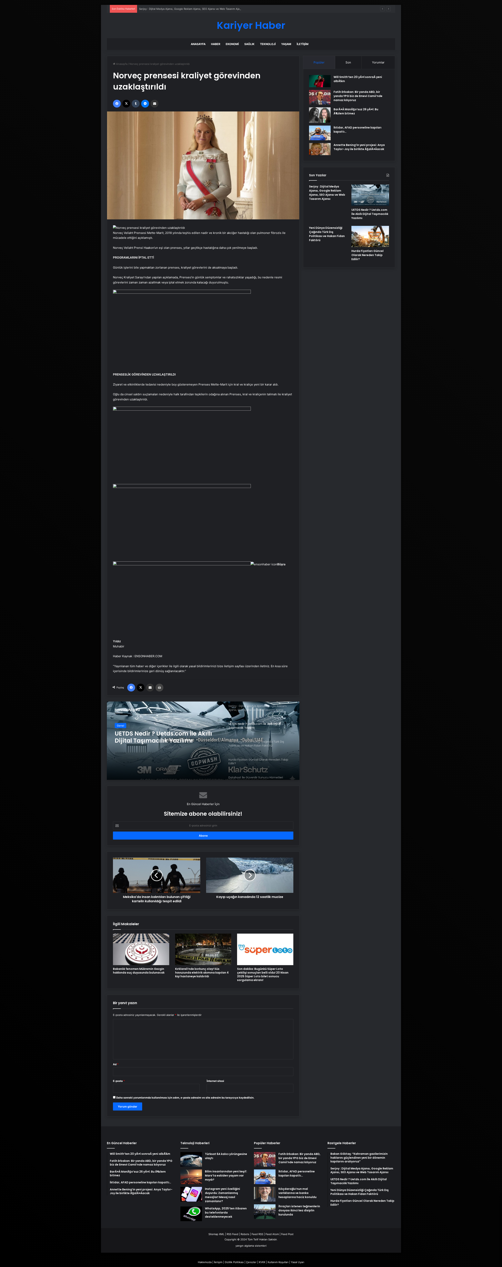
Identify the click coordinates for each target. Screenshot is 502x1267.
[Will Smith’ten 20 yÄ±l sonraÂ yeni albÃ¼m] (320, 81)
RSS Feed (232, 1234)
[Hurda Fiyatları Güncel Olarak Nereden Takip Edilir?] (370, 236)
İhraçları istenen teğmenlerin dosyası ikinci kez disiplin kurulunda (299, 1210)
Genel (120, 725)
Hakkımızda (205, 1262)
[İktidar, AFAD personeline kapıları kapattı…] (320, 133)
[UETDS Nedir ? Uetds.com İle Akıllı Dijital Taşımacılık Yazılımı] (370, 195)
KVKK (262, 1262)
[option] (203, 740)
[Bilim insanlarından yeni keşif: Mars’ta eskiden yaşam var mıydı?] (191, 1176)
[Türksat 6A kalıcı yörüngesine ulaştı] (191, 1159)
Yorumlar (378, 62)
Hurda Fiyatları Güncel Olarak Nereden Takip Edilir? (367, 255)
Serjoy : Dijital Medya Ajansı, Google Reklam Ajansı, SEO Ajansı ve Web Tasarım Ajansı (327, 193)
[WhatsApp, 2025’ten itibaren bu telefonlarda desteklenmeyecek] (191, 1213)
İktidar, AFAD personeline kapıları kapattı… (296, 1173)
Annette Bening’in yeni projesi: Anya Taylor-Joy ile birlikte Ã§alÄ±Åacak (359, 147)
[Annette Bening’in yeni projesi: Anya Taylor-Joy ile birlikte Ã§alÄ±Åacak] (320, 149)
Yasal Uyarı (297, 1262)
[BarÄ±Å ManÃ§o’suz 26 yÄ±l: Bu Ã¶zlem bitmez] (320, 115)
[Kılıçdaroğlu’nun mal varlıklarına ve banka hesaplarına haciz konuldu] (265, 1194)
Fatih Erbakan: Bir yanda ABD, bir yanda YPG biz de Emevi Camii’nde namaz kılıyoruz (358, 96)
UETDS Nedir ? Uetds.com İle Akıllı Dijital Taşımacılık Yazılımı (175, 8)
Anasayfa (198, 44)
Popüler (319, 62)
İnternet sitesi (215, 1080)
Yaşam (286, 44)
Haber (215, 44)
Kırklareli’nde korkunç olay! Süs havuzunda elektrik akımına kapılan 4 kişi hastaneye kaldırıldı (202, 972)
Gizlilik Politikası (234, 1262)
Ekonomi (232, 44)
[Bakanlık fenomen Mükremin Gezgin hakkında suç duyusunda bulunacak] (141, 949)
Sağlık (249, 44)
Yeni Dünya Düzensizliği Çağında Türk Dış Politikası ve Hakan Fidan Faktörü (164, 737)
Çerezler (251, 1262)
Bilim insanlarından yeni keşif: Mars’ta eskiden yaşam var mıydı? (226, 1175)
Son (348, 62)
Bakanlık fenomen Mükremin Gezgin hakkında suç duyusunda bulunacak (139, 971)
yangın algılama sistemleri (251, 1245)
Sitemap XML (216, 1234)
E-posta (119, 1080)
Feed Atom (272, 1234)
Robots (245, 1234)
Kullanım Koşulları (278, 1262)
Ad (115, 1064)
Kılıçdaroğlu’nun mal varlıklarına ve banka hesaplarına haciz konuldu (297, 1193)
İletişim (302, 44)
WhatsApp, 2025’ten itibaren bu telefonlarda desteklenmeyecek (226, 1212)
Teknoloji (268, 44)
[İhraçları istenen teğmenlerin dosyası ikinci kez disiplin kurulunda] (265, 1211)
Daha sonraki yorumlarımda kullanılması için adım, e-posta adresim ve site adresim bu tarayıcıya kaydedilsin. (185, 1097)
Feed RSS (257, 1234)
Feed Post (287, 1234)
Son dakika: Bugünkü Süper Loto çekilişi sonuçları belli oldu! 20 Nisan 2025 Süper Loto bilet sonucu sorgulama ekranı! (262, 974)
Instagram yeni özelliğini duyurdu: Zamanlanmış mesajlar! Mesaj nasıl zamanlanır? (222, 1195)
